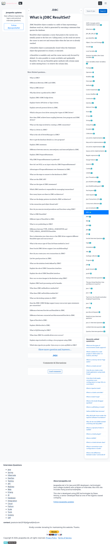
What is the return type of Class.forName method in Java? (49, 243)
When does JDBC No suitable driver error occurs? (46, 335)
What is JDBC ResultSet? (38, 214)
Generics (89, 164)
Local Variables (91, 51)
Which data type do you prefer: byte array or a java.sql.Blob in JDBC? (53, 345)
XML (88, 252)
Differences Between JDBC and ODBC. (43, 83)
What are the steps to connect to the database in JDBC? (48, 174)
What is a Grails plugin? (93, 434)
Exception (90, 129)
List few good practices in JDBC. (41, 258)
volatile (89, 173)
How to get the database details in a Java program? (47, 140)
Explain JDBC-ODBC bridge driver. (41, 98)
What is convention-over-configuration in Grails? (94, 447)
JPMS (88, 308)
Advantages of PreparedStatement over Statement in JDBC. (50, 169)
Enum (88, 112)
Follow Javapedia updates (63, 502)
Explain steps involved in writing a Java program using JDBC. (51, 340)
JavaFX (88, 273)
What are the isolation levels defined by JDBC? (45, 263)
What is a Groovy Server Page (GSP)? (95, 361)
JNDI (55, 355)
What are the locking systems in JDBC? (43, 298)
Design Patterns (91, 160)
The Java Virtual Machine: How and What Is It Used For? (95, 283)
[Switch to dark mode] (20, 3)
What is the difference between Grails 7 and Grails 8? (95, 454)
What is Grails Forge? (93, 397)
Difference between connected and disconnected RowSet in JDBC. (52, 315)
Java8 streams (91, 269)
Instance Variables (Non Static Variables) (95, 56)
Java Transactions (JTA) (93, 199)
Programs (89, 260)
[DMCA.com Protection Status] (9, 542)
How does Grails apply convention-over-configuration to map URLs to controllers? (95, 381)
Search (103, 11)
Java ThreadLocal (92, 177)
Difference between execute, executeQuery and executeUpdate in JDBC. (54, 150)
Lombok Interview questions (95, 327)
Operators (89, 72)
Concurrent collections (93, 203)
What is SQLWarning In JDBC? (40, 330)
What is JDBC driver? (37, 88)
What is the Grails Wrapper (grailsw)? (94, 402)
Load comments (55, 371)
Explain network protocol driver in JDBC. (44, 108)
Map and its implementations (95, 142)
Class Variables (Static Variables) (96, 62)
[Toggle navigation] (105, 3)
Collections (90, 133)
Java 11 (89, 288)
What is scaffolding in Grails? (95, 407)
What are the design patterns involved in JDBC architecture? (50, 199)
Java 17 (89, 303)
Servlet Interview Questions (95, 238)
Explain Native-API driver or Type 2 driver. (44, 103)
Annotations (90, 247)
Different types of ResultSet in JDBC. (42, 219)
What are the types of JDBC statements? (43, 184)
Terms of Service (64, 538)
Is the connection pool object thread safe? (44, 204)
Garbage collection (92, 256)
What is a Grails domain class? (95, 442)
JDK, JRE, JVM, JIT (91, 34)
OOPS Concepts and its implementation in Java (94, 24)
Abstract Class (91, 107)
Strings (89, 120)
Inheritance (90, 29)
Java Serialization (92, 208)
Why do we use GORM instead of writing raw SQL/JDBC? (96, 422)
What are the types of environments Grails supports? (96, 346)
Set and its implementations (95, 147)
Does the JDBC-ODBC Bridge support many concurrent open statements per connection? (54, 304)
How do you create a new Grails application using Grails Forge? (95, 372)
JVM (88, 265)
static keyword (91, 195)
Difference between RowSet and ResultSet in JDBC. (47, 310)
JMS (88, 230)
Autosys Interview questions (95, 278)
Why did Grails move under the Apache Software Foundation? (96, 416)
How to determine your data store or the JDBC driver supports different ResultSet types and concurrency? (54, 237)
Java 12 (89, 293)
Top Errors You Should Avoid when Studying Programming (96, 298)
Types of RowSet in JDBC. (38, 320)
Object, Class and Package (95, 42)
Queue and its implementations (96, 151)
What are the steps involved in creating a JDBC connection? (50, 125)
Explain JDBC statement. (38, 145)
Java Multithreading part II (94, 186)
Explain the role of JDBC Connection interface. (46, 268)
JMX (88, 234)
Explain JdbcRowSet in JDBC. (40, 325)
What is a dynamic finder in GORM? (95, 429)
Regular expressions (92, 155)
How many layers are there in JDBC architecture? (47, 194)
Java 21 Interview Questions (95, 323)
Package (89, 68)
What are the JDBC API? (38, 179)
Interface (89, 103)
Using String (90, 125)
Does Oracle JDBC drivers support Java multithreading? (49, 248)
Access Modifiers (92, 94)
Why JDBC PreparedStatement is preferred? (45, 159)
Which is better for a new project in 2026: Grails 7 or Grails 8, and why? (94, 353)
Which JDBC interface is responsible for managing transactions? (52, 189)
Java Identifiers (91, 38)
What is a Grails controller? (94, 392)
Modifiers (90, 77)
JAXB (88, 225)
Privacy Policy (51, 538)
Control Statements (92, 90)
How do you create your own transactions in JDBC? (47, 253)
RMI (88, 221)
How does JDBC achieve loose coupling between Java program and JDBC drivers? (55, 119)
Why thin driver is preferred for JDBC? (43, 93)
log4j (88, 243)
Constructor (90, 98)
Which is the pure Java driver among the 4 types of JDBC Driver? (51, 112)
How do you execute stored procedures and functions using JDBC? (52, 209)
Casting (89, 168)
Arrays (89, 116)
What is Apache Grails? (93, 388)
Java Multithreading (93, 182)
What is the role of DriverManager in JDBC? (45, 135)
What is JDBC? (35, 78)
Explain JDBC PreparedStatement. (41, 155)
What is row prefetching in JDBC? (41, 224)
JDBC (88, 212)
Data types (90, 81)
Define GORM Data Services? (95, 411)
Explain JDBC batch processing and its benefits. (46, 283)
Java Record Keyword (93, 312)
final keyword (91, 190)
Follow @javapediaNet (14, 26)
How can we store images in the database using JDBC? (48, 278)
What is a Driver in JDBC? (38, 130)
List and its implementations (95, 138)
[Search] (100, 3)
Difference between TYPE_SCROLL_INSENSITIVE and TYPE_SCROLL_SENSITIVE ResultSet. (48, 230)
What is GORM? (91, 438)
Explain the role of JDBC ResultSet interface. (45, 273)
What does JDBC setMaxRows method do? (44, 288)
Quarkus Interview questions (95, 331)
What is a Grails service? (93, 366)
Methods (89, 85)
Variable (89, 47)
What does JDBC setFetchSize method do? (44, 293)
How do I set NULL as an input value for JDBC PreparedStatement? (53, 164)
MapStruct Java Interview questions (93, 317)
